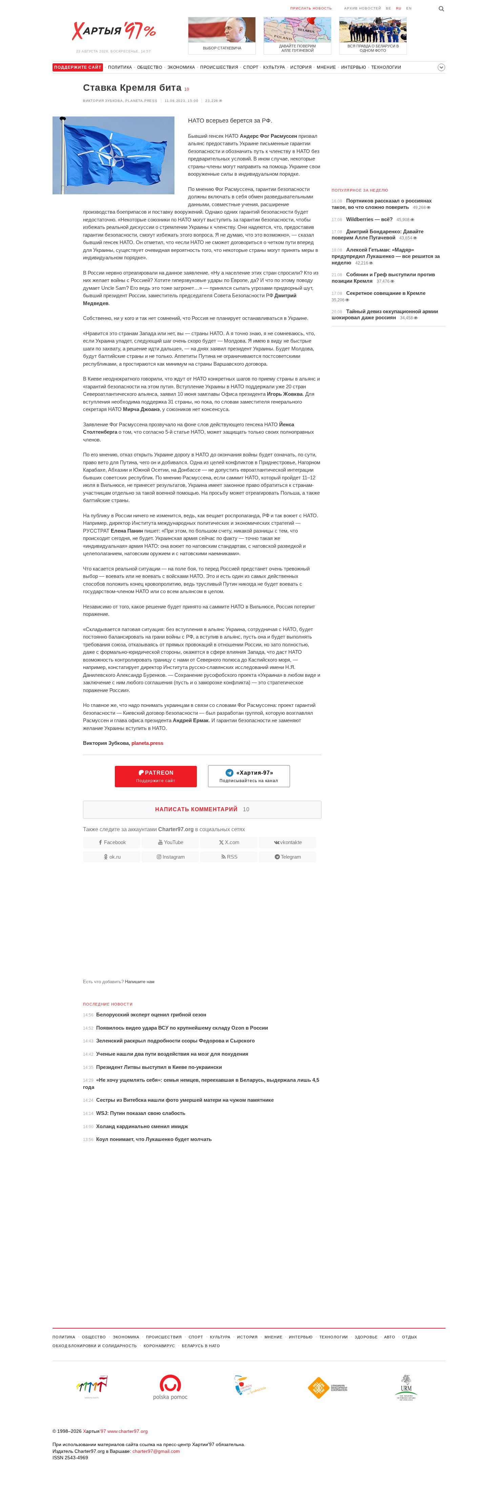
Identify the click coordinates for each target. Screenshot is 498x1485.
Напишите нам (139, 981)
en (409, 8)
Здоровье (366, 1337)
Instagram (174, 857)
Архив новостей (362, 8)
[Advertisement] (187, 923)
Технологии (386, 67)
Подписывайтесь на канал (249, 776)
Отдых (409, 1337)
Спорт (250, 67)
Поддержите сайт (155, 776)
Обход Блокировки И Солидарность (95, 1346)
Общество (149, 67)
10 (186, 89)
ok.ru (115, 857)
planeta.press (147, 743)
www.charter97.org (127, 1431)
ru (398, 8)
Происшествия (219, 67)
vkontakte (291, 842)
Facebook (115, 842)
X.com (232, 842)
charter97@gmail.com (156, 1451)
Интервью (353, 67)
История (301, 67)
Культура (274, 67)
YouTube (173, 842)
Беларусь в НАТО (201, 1346)
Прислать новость (311, 8)
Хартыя (113, 31)
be (388, 8)
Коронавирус (159, 1346)
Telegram (291, 857)
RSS (232, 857)
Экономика (181, 67)
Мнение (326, 67)
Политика (120, 67)
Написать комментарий (202, 809)
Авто (389, 1337)
